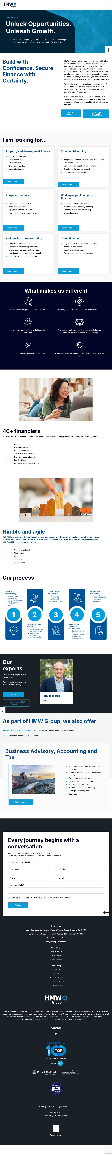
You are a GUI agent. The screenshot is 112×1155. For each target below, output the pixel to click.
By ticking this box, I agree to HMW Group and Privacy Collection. (41, 898)
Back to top (56, 1135)
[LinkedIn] (56, 1035)
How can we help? (16, 885)
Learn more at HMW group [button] (16, 703)
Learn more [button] (12, 181)
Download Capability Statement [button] (96, 114)
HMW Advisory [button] (19, 802)
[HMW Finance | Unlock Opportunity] (29, 5)
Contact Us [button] (12, 694)
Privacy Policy (48, 898)
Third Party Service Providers (56, 1116)
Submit (18, 905)
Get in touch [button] (70, 113)
